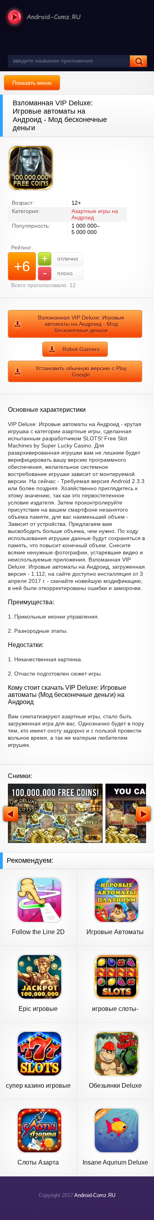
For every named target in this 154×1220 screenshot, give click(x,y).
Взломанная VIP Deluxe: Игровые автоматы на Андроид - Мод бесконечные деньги (81, 323)
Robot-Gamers (81, 349)
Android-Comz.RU (94, 1195)
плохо (58, 273)
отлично (59, 258)
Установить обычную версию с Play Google (81, 371)
